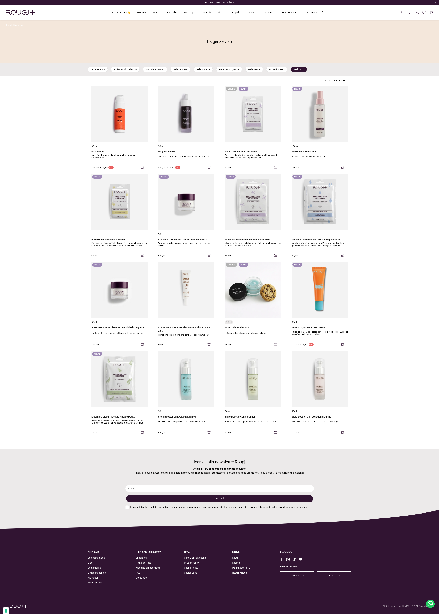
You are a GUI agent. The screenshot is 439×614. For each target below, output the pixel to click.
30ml (294, 322)
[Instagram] (288, 559)
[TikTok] (294, 559)
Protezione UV (276, 69)
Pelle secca (254, 69)
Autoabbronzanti (155, 69)
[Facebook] (281, 559)
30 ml (94, 146)
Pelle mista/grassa (229, 69)
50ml (160, 234)
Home (8, 25)
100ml (295, 146)
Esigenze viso (18, 25)
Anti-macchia (98, 69)
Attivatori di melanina (125, 69)
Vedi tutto (299, 69)
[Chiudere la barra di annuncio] (435, 2)
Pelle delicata (180, 69)
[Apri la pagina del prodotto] (119, 114)
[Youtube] (300, 559)
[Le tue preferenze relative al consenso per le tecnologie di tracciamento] (6, 610)
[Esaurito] (275, 167)
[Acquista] (142, 167)
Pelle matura (203, 69)
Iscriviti (219, 498)
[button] (403, 12)
